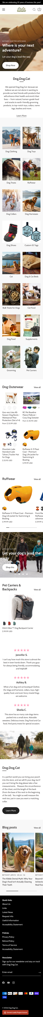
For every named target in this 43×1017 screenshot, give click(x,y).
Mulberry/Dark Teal (25, 408)
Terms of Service (9, 945)
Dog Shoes (11, 245)
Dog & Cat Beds (31, 276)
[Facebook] (3, 982)
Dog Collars (11, 214)
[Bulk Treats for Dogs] (11, 294)
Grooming (11, 370)
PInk (14, 408)
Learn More (21, 115)
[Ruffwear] (32, 169)
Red (4, 444)
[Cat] (11, 263)
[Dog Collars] (11, 200)
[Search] (34, 9)
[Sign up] (39, 972)
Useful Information (10, 920)
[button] (15, 574)
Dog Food (11, 339)
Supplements (31, 339)
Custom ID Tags (31, 245)
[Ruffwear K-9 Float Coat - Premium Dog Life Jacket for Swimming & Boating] (32, 435)
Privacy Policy (8, 937)
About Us (6, 904)
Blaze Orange (37, 509)
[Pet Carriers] (32, 357)
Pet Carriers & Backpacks (11, 587)
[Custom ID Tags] (32, 232)
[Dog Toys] (32, 138)
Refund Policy (8, 941)
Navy (9, 444)
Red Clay (9, 623)
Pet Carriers (31, 370)
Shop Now (10, 65)
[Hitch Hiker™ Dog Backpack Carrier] (21, 607)
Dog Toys (31, 151)
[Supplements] (32, 325)
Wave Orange (25, 444)
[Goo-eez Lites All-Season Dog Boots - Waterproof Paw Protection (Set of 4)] (11, 398)
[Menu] (3, 9)
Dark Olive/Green (34, 408)
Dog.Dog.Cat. (13, 1008)
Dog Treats (11, 182)
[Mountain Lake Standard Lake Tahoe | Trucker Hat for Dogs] (11, 435)
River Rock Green (14, 623)
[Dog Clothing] (11, 138)
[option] (21, 555)
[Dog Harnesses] (32, 200)
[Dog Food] (11, 325)
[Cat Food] (32, 294)
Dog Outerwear (12, 387)
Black (4, 408)
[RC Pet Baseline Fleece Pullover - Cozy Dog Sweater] (32, 398)
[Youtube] (8, 982)
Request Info (7, 916)
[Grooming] (11, 357)
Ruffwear (31, 182)
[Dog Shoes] (11, 232)
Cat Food (31, 308)
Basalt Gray (4, 623)
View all (37, 387)
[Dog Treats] (11, 169)
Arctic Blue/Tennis (30, 408)
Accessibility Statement (12, 924)
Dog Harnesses (31, 214)
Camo (9, 408)
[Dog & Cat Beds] (32, 263)
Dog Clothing (11, 151)
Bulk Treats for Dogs (11, 308)
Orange (14, 444)
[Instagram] (13, 982)
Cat (11, 276)
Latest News (7, 912)
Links (4, 908)
